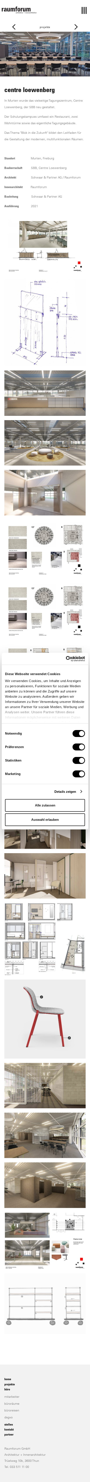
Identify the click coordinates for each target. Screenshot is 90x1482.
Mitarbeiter (11, 1397)
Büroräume (11, 1404)
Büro (7, 1389)
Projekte (45, 27)
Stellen (8, 1424)
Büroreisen (11, 1410)
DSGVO (8, 1417)
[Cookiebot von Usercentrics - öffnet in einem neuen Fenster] (66, 659)
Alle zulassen (45, 805)
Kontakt (9, 1429)
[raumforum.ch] (19, 10)
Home (7, 1379)
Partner (9, 1434)
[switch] (79, 746)
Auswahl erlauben (45, 819)
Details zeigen (65, 791)
